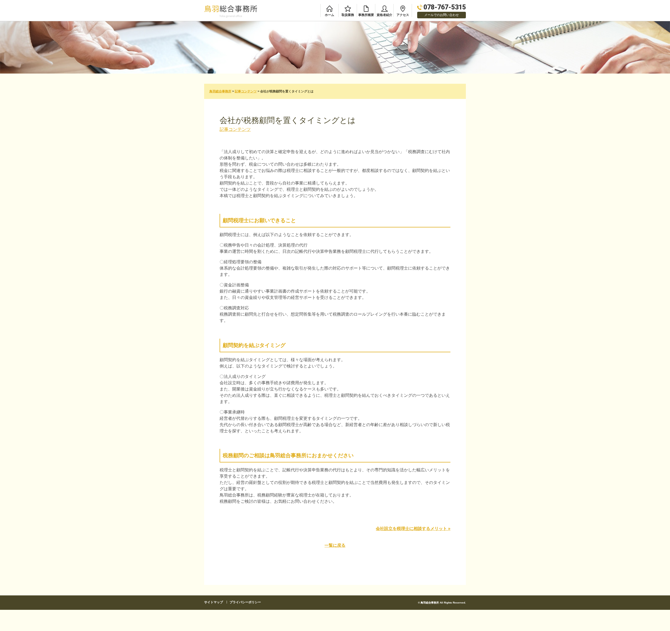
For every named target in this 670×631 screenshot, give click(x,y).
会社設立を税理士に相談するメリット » (413, 528)
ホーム (329, 15)
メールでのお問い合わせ (441, 15)
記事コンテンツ (235, 129)
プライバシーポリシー (245, 602)
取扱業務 (348, 15)
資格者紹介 (384, 15)
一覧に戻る (335, 545)
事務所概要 (366, 15)
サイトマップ (213, 602)
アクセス (403, 15)
